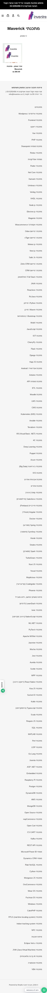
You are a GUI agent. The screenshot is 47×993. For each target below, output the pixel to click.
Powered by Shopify (16, 985)
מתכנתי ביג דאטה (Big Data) (30, 466)
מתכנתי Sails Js (35, 257)
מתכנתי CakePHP (34, 911)
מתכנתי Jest (37, 656)
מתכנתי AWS (36, 799)
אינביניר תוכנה (27, 985)
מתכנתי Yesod (36, 571)
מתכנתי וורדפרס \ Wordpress (30, 114)
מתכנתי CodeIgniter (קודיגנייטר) (29, 584)
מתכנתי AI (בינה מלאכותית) (31, 956)
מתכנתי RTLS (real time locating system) (25, 917)
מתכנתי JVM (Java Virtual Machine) (27, 950)
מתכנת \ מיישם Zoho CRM (31, 264)
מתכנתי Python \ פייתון (33, 303)
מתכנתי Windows (35, 904)
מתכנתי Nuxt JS (35, 564)
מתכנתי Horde (36, 538)
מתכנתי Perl (37, 741)
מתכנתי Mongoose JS (33, 878)
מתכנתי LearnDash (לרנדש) (31, 603)
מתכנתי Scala (36, 715)
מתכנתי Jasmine (35, 643)
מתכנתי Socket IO (34, 695)
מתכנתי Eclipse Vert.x (33, 943)
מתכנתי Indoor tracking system (29, 924)
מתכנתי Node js (35, 205)
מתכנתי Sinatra (36, 545)
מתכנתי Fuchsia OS (34, 897)
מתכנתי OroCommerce (32, 884)
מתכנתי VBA (37, 969)
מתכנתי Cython (36, 871)
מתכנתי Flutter (36, 166)
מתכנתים (38, 107)
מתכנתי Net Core (35, 172)
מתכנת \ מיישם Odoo (33, 231)
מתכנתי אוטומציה (35, 963)
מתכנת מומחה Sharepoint (31, 146)
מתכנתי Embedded (34, 773)
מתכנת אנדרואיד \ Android (31, 368)
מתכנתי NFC (37, 930)
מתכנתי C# (37, 440)
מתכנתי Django (36, 355)
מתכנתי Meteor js (35, 244)
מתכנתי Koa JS (35, 688)
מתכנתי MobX (36, 323)
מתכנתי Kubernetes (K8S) (31, 414)
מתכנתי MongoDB (34, 806)
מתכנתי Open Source (33, 812)
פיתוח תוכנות (37, 937)
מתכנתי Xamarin (35, 179)
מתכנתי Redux (36, 153)
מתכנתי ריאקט (36, 127)
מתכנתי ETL (37, 388)
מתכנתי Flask (36, 349)
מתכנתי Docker (35, 519)
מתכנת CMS (37, 407)
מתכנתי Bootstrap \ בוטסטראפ (29, 316)
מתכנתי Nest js (36, 251)
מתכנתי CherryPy (35, 342)
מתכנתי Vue (37, 133)
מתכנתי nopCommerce (32, 819)
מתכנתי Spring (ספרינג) (32, 525)
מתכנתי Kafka (36, 839)
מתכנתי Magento (35, 218)
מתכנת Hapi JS (35, 362)
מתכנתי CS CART (34, 832)
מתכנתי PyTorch (35, 630)
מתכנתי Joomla (35, 760)
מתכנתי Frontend (35, 120)
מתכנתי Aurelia (36, 662)
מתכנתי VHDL (36, 198)
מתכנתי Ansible (35, 421)
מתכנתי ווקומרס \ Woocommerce (28, 225)
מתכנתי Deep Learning (33, 447)
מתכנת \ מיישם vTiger (33, 238)
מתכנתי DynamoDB (34, 793)
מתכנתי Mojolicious (34, 577)
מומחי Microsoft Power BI (31, 852)
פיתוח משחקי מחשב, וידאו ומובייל (28, 597)
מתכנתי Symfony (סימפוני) (31, 532)
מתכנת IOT (37, 336)
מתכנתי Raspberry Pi (33, 780)
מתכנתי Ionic (37, 610)
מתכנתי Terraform (35, 427)
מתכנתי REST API (34, 845)
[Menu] (2, 15)
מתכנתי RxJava (35, 296)
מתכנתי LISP (36, 747)
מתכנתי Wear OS (35, 891)
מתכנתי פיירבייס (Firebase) (31, 506)
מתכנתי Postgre (35, 786)
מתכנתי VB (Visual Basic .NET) (29, 434)
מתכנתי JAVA (36, 283)
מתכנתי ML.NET (35, 623)
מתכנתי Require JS (34, 721)
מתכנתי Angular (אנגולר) (32, 512)
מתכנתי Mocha (36, 649)
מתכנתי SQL (37, 728)
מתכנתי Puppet (36, 453)
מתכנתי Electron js (34, 212)
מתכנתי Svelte (36, 669)
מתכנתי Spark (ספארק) (32, 551)
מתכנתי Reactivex (34, 290)
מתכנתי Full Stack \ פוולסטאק (30, 277)
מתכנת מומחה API (34, 381)
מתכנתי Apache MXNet (32, 636)
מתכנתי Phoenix (35, 590)
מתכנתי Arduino (35, 375)
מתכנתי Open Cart (34, 826)
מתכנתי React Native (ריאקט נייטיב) (27, 682)
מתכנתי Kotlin (36, 701)
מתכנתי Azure (36, 460)
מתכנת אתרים (36, 486)
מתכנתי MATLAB (35, 734)
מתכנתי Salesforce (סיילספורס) (29, 499)
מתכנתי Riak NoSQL (33, 865)
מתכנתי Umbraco (35, 185)
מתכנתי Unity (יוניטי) (33, 492)
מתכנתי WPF (36, 675)
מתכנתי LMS (37, 401)
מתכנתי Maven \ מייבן (33, 310)
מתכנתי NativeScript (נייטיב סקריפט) (27, 617)
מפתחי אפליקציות (35, 159)
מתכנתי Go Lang (35, 754)
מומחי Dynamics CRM (32, 858)
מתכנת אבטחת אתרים (33, 479)
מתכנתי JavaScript (34, 329)
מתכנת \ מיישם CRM (33, 270)
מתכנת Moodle (36, 394)
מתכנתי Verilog (36, 192)
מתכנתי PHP (37, 140)
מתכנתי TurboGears (34, 558)
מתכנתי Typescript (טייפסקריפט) (29, 708)
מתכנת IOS (37, 473)
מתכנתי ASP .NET (34, 767)
